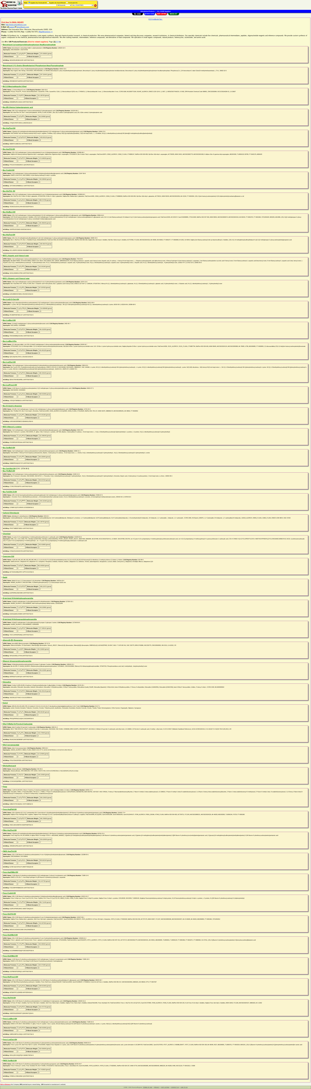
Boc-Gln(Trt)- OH (9, 191)
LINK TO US (184, 1087)
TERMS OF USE (147, 1087)
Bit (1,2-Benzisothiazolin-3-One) (14, 86)
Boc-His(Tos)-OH (9, 235)
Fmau (5, 787)
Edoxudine (7, 682)
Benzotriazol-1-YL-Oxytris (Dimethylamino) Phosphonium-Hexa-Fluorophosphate (33, 65)
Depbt (5, 577)
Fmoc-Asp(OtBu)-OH (10, 872)
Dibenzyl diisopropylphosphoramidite (17, 661)
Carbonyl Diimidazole (11, 513)
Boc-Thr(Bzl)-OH (9, 471)
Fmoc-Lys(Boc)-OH (10, 1019)
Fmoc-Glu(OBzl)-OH (10, 935)
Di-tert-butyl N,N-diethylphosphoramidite (18, 598)
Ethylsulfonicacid (9, 766)
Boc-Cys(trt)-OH (8, 170)
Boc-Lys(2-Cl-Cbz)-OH (11, 299)
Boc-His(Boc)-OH (9, 212)
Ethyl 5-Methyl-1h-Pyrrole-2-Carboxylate (17, 724)
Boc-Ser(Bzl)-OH (9, 448)
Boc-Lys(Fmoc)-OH (10, 385)
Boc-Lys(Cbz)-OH (9, 362)
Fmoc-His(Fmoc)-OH (10, 977)
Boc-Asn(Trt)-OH (9, 149)
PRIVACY (156, 1087)
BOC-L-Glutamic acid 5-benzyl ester (16, 278)
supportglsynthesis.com (19, 27)
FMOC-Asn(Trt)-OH (10, 851)
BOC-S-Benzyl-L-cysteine (12, 427)
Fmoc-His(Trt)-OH (9, 998)
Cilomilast (6, 534)
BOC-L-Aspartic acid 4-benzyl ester (16, 256)
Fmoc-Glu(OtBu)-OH (10, 956)
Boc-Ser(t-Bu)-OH (9, 469)
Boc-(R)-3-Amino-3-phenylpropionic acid (18, 107)
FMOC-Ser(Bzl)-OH (10, 1061)
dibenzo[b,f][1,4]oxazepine (13, 640)
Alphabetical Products (147, 11)
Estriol (5, 703)
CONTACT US (175, 1087)
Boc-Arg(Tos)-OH (9, 128)
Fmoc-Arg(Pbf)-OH (10, 809)
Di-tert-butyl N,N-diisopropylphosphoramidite (20, 619)
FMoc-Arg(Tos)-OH (10, 830)
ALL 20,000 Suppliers (164, 11)
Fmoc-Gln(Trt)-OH (9, 914)
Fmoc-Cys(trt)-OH (9, 893)
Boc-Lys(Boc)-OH (9, 320)
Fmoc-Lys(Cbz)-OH (10, 1040)
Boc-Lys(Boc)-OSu (10, 341)
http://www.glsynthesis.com (16, 25)
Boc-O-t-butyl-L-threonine (12, 406)
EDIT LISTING (165, 1087)
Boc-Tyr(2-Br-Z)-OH (10, 492)
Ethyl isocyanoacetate (11, 745)
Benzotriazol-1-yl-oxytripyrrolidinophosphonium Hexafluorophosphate (29, 45)
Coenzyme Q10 (8, 556)
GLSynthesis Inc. (155, 19)
